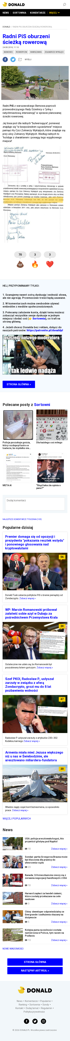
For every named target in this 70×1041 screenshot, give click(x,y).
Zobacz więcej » (27, 598)
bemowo (8, 52)
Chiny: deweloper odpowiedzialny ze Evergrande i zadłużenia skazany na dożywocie (44, 914)
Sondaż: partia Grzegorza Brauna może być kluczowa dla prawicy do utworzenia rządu (46, 860)
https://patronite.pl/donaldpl (45, 330)
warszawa (36, 52)
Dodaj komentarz (16, 500)
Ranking (23, 1004)
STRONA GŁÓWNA (35, 962)
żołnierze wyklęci (54, 52)
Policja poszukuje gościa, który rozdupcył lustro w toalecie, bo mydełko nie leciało (16, 446)
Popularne (45, 1001)
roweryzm (21, 52)
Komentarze (31, 1001)
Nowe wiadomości (13, 948)
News (19, 1001)
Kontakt (19, 1008)
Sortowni (42, 404)
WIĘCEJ (53, 12)
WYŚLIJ (28, 59)
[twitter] (14, 59)
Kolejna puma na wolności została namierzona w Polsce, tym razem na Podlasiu (44, 933)
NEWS (6, 12)
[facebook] (6, 59)
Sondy (45, 1004)
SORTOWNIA (19, 12)
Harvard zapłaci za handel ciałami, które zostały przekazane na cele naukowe (43, 896)
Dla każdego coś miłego (49, 442)
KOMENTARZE (37, 12)
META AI (7, 485)
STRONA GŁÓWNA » (19, 384)
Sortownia (39, 318)
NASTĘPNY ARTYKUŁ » (35, 970)
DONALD (6, 27)
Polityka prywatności (34, 1011)
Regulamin (46, 1008)
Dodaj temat (32, 1008)
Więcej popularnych (17, 818)
